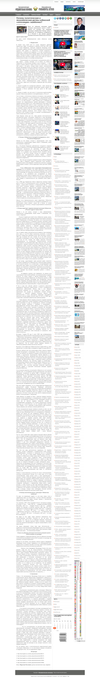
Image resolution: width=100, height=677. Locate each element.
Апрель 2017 (77, 439)
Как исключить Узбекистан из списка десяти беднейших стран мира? (63, 79)
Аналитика (26, 14)
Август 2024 (77, 355)
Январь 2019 (77, 389)
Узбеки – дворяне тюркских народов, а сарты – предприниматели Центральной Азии (63, 530)
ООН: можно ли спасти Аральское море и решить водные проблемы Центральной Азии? (63, 408)
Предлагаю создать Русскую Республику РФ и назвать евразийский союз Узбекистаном (63, 462)
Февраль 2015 (78, 505)
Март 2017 (77, 442)
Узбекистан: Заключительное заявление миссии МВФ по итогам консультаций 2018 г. (62, 557)
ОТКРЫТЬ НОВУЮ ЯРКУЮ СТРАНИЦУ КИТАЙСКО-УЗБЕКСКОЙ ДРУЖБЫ (63, 412)
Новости (58, 14)
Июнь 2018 (77, 407)
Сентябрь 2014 (78, 518)
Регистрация (56, 601)
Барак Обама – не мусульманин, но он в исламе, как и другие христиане (63, 181)
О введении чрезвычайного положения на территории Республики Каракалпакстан (63, 377)
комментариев (58, 609)
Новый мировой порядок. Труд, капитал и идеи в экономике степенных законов (63, 372)
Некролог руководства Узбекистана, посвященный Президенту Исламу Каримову (62, 364)
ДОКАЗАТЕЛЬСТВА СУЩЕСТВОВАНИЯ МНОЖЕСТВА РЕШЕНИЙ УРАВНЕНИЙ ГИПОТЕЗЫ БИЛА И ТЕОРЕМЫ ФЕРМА (63, 256)
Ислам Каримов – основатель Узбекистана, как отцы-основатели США (62, 293)
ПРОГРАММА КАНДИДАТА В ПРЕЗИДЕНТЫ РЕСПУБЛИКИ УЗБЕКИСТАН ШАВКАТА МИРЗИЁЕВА (63, 479)
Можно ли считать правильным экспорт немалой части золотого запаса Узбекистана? (63, 355)
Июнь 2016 (77, 465)
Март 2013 (77, 558)
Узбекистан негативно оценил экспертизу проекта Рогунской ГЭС (62, 544)
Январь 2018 (77, 421)
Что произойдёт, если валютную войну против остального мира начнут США (63, 570)
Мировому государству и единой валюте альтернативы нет (62, 339)
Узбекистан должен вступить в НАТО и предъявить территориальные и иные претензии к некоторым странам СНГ (63, 540)
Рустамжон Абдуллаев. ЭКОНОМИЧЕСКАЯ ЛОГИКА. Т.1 (62, 161)
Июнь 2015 (77, 494)
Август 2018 (77, 402)
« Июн (57, 630)
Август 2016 (77, 460)
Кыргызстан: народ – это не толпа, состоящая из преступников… (62, 325)
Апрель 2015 (77, 500)
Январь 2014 (77, 537)
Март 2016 (77, 473)
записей (57, 606)
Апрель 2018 (77, 413)
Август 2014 (77, 521)
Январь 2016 (77, 479)
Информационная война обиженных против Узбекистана (62, 288)
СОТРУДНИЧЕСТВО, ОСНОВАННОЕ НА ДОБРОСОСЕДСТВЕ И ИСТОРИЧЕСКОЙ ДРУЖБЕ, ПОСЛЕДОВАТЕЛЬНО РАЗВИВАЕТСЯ (63, 508)
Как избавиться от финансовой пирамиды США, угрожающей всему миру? (62, 307)
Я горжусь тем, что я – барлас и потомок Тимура (61, 594)
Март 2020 (77, 376)
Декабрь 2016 (78, 450)
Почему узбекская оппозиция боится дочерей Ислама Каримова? (62, 442)
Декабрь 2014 (78, 510)
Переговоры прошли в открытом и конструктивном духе (62, 75)
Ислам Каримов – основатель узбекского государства (61, 297)
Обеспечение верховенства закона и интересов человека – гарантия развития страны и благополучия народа (62, 401)
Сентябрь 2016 (78, 458)
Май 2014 (77, 526)
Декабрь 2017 (78, 423)
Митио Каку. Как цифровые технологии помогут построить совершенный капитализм (63, 344)
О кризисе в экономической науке (62, 397)
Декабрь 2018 (78, 392)
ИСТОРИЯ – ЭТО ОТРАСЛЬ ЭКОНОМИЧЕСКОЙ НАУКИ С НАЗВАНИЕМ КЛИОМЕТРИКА (61, 302)
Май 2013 (77, 553)
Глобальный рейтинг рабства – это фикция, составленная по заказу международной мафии (62, 235)
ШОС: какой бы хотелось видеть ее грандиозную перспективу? (62, 590)
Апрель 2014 (77, 529)
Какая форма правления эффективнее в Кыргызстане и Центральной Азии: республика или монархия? (63, 317)
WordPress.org (57, 612)
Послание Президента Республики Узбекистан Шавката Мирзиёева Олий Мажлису (63, 422)
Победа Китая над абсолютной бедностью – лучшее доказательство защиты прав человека (62, 417)
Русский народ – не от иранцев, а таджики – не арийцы (62, 499)
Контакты (68, 1)
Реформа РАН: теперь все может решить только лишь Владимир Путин (63, 489)
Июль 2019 (77, 381)
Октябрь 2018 (78, 397)
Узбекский (56, 27)
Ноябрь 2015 (77, 484)
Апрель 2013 (77, 555)
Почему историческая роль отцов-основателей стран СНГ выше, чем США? (62, 433)
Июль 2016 (77, 463)
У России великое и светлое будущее (63, 526)
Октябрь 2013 (78, 542)
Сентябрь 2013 (78, 545)
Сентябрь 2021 (78, 368)
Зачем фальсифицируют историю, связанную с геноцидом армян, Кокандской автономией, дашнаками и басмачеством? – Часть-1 (63, 272)
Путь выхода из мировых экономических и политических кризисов (61, 484)
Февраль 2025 (78, 349)
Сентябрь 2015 (78, 489)
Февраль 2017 (78, 444)
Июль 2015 (77, 492)
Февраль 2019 (78, 386)
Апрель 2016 (77, 471)
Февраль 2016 (78, 476)
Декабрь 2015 (78, 481)
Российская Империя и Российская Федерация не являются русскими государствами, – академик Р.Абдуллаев (62, 494)
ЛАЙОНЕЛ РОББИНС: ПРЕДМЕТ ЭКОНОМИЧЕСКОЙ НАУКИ (62, 329)
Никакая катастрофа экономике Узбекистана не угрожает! (61, 369)
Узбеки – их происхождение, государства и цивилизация (61, 535)
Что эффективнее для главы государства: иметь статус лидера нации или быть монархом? (62, 586)
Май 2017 (77, 436)
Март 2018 (77, 415)
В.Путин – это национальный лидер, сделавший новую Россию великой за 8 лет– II (63, 203)
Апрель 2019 (77, 384)
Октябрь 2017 (78, 426)
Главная (56, 1)
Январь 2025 (77, 352)
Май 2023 (77, 360)
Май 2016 (77, 468)
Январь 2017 (77, 447)
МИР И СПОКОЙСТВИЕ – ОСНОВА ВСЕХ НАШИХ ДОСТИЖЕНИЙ (62, 333)
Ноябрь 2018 (77, 394)
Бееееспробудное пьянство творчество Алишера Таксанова (61, 185)
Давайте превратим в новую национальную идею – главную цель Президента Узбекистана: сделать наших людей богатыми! (62, 244)
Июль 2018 (77, 405)
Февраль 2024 (78, 357)
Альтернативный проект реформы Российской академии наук (62, 171)
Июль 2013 (77, 547)
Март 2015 (77, 502)
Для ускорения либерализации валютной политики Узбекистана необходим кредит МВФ (62, 251)
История (45, 14)
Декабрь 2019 (78, 378)
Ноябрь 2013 (77, 539)
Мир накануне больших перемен (62, 336)
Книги (74, 1)
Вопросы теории (36, 14)
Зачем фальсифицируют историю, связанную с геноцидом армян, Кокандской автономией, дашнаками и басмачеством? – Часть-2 (63, 279)
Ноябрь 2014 (77, 513)
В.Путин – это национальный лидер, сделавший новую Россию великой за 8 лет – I (63, 198)
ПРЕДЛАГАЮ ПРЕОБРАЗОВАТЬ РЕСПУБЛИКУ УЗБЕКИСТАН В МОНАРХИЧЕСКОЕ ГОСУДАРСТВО (62, 456)
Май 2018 (77, 410)
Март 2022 (77, 363)
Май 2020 (77, 370)
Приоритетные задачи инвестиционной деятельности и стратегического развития (62, 474)
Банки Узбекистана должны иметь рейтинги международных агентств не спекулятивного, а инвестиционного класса (63, 176)
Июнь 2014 (77, 523)
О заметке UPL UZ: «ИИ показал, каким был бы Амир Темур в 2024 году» (63, 386)
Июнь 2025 (77, 347)
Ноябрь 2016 (77, 452)
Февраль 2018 (78, 418)
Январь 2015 (77, 508)
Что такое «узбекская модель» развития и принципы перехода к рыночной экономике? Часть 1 (62, 575)
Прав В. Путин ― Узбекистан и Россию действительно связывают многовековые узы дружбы (63, 451)
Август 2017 (77, 431)
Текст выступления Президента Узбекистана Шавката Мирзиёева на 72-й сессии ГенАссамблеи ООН (62, 522)
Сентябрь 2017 (78, 429)
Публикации (81, 1)
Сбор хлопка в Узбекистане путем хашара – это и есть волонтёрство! (62, 503)
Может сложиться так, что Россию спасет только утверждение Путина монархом (62, 350)
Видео (62, 1)
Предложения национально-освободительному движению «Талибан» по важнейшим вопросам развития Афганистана (62, 467)
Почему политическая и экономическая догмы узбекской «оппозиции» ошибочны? (63, 438)
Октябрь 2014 (78, 516)
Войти (55, 604)
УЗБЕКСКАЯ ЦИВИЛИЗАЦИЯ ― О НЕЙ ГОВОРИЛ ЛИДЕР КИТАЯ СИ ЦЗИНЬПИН (63, 566)
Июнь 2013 (77, 550)
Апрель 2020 (77, 373)
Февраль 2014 (78, 534)
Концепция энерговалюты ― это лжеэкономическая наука (62, 321)
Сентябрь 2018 (78, 399)
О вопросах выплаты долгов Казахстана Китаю (61, 382)
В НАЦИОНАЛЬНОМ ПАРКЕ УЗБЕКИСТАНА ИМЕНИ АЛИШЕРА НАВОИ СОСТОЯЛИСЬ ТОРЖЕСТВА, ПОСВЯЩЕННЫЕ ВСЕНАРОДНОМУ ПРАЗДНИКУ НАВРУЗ (62, 191)
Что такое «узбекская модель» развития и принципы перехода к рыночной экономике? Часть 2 (62, 580)
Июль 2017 (77, 434)
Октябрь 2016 (78, 455)
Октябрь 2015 (78, 487)
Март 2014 (77, 531)
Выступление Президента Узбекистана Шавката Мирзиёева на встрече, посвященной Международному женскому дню (62, 221)
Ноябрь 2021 (77, 365)
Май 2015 (77, 497)
